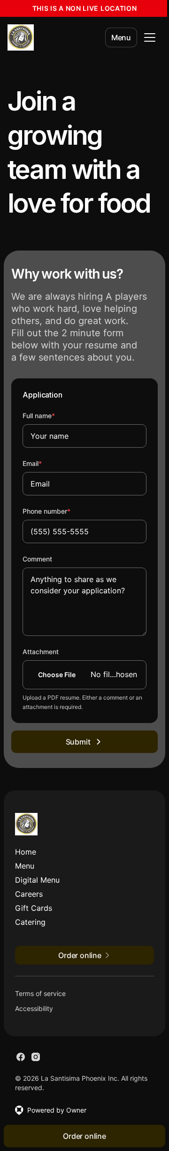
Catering (30, 922)
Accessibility (34, 1008)
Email (45, 463)
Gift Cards (33, 908)
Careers (29, 894)
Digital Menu (37, 880)
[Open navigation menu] (149, 37)
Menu (121, 37)
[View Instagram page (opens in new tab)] (35, 1056)
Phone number (59, 511)
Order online (84, 1136)
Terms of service (40, 993)
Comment (37, 559)
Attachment (41, 652)
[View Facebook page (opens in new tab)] (20, 1056)
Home (25, 851)
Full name (51, 415)
